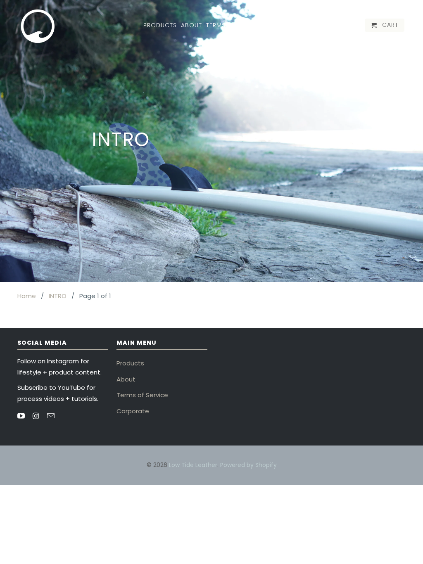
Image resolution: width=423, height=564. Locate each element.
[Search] (357, 27)
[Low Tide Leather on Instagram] (36, 416)
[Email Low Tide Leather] (51, 416)
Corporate (132, 411)
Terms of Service (142, 395)
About (125, 379)
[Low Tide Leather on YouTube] (21, 416)
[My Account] (345, 27)
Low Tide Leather (193, 465)
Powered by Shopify (248, 465)
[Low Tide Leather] (38, 26)
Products (130, 363)
